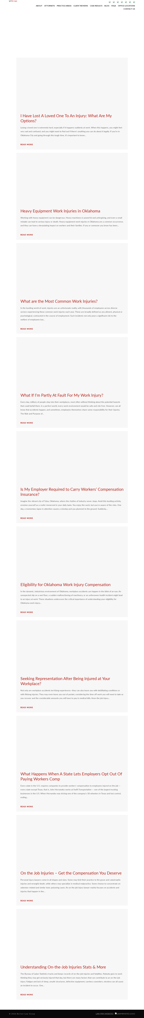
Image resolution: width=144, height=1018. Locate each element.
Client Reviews (80, 6)
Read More (26, 145)
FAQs (113, 6)
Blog (106, 6)
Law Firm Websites (104, 1014)
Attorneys (49, 6)
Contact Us (129, 9)
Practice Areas (64, 6)
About (39, 6)
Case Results (96, 6)
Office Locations (126, 6)
